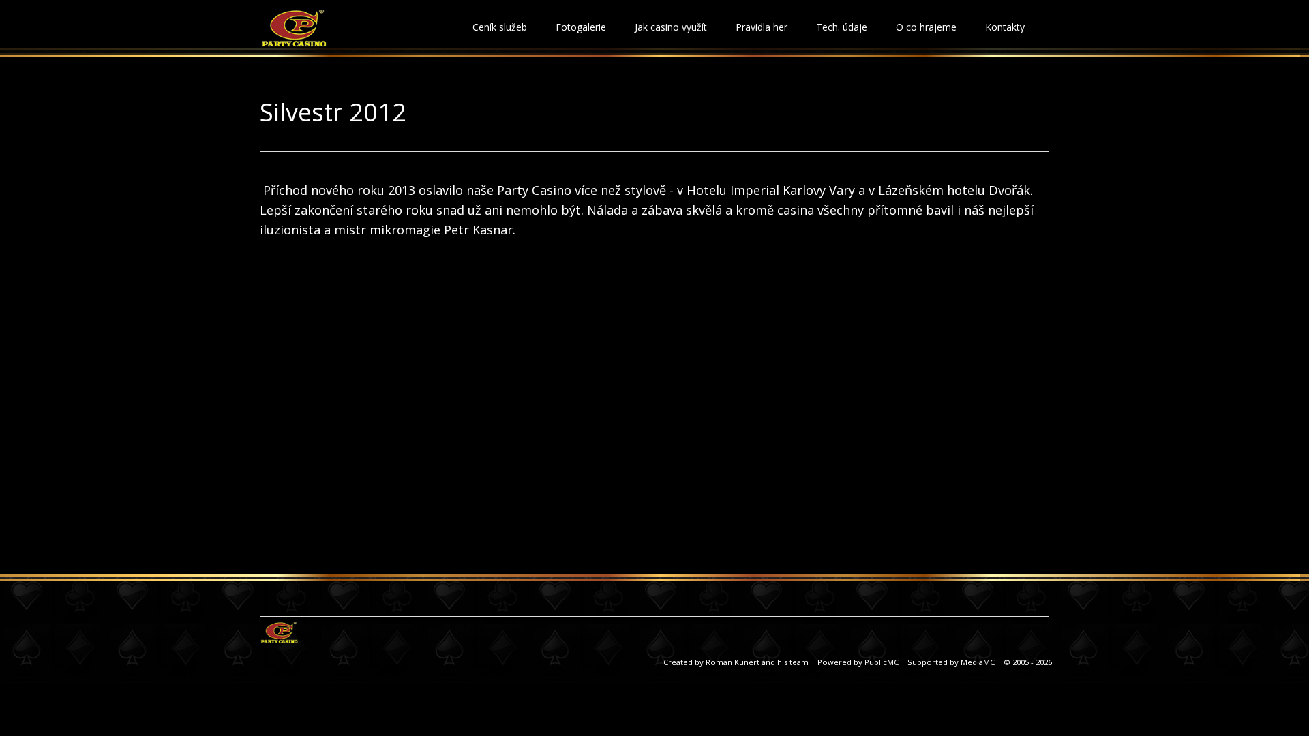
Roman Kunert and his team (757, 662)
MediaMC (978, 662)
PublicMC (881, 662)
